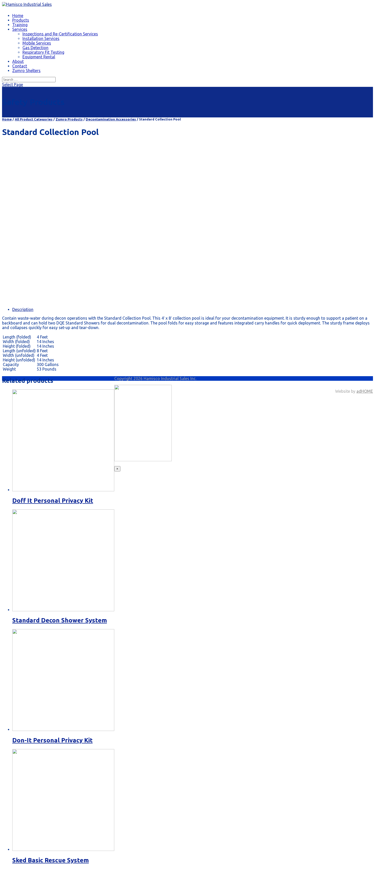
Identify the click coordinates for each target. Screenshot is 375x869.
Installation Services (40, 38)
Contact (19, 66)
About (18, 61)
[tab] (192, 309)
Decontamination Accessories (111, 119)
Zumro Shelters (26, 70)
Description (22, 309)
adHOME (364, 391)
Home (17, 15)
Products (20, 20)
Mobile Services (36, 43)
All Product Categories (34, 119)
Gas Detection (35, 47)
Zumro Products (69, 119)
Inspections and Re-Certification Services (60, 34)
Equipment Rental (38, 57)
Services (19, 29)
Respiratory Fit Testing (43, 52)
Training (20, 24)
